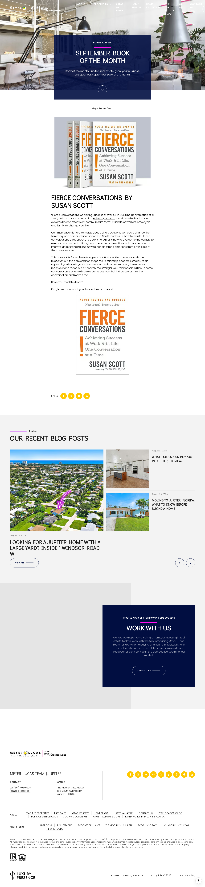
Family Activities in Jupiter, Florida (144, 816)
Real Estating (65, 825)
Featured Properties (37, 813)
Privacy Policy (187, 875)
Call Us (182, 6)
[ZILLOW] (192, 774)
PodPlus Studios (147, 825)
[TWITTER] (161, 774)
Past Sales (60, 813)
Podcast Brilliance (89, 825)
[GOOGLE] (184, 774)
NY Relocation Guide (170, 813)
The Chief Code (54, 828)
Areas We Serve (80, 813)
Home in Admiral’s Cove (106, 816)
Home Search (136, 6)
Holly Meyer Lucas (104, 218)
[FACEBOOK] (130, 774)
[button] (148, 670)
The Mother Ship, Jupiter (70, 787)
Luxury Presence (134, 875)
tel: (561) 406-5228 (20, 787)
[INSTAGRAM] (138, 774)
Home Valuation (153, 6)
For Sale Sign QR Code (44, 816)
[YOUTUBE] (153, 774)
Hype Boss (46, 825)
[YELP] (176, 774)
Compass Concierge (75, 816)
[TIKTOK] (169, 774)
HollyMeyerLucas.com (176, 825)
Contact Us (196, 6)
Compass (113, 839)
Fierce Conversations (86, 197)
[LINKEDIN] (146, 774)
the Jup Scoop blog (169, 9)
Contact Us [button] (146, 813)
